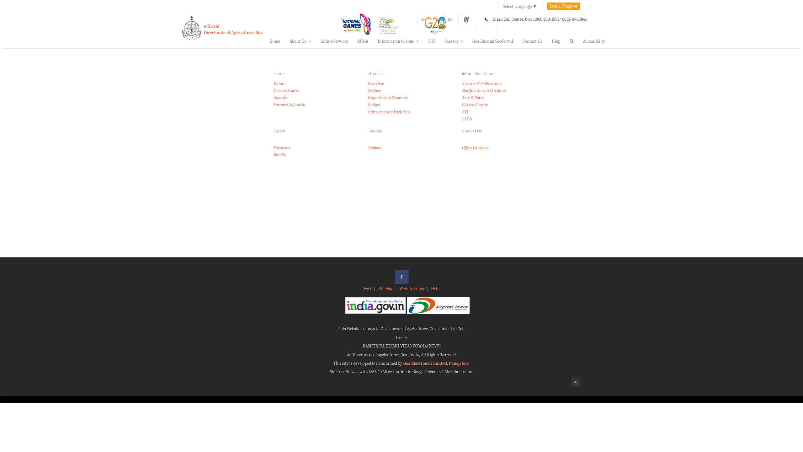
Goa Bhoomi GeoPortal (492, 41)
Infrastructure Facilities (389, 112)
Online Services (334, 41)
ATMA (362, 41)
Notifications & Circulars (484, 91)
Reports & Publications (482, 83)
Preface (374, 91)
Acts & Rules (473, 97)
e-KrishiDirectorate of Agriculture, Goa (233, 29)
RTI (431, 41)
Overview (376, 83)
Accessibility (594, 41)
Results (280, 154)
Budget (374, 104)
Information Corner (396, 41)
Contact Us (532, 41)
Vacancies (282, 147)
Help (556, 41)
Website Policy (412, 288)
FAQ (368, 288)
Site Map (385, 288)
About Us (298, 41)
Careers (451, 41)
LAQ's (467, 118)
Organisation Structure (388, 97)
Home (274, 41)
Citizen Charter (475, 104)
